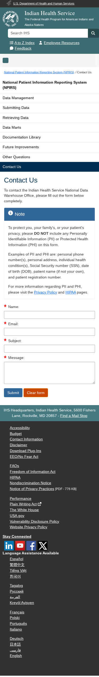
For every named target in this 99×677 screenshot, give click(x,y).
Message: (16, 358)
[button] (93, 33)
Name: (13, 307)
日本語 (15, 644)
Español (16, 559)
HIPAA (70, 292)
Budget (16, 434)
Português (18, 624)
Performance (20, 499)
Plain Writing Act (23, 504)
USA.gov (17, 516)
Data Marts (12, 127)
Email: (13, 324)
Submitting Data (16, 108)
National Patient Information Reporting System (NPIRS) (45, 85)
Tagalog (16, 586)
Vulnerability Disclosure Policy (34, 522)
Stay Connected (17, 537)
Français (17, 612)
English (16, 656)
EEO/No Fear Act (24, 457)
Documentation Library (22, 137)
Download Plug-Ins (25, 451)
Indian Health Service (50, 13)
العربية (15, 597)
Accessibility (20, 428)
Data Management (18, 98)
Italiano (16, 629)
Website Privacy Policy (28, 527)
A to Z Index (25, 43)
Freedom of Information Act (32, 472)
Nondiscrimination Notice (30, 483)
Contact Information (26, 439)
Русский (16, 591)
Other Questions (16, 157)
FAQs (14, 466)
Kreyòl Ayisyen (22, 603)
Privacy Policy (45, 292)
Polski (15, 618)
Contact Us (12, 167)
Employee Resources (61, 43)
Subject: (15, 341)
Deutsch (16, 639)
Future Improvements (21, 147)
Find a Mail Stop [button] (73, 416)
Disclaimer (18, 445)
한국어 (15, 576)
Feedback (23, 48)
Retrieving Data (16, 118)
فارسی (15, 650)
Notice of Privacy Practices (32, 489)
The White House (24, 510)
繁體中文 (17, 565)
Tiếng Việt (18, 571)
